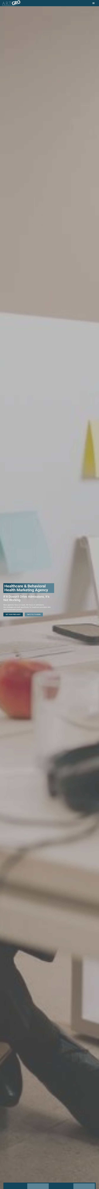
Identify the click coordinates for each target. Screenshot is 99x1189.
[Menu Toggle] (93, 3)
